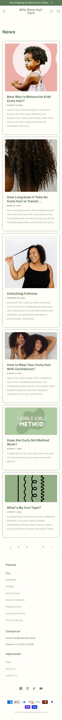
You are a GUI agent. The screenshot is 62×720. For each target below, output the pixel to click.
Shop (8, 662)
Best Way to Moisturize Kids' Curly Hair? (29, 99)
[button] (3, 11)
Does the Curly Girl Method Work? (28, 442)
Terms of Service (14, 620)
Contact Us (11, 676)
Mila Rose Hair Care (26, 712)
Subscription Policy (15, 614)
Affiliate (10, 587)
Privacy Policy (13, 593)
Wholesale (11, 580)
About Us (10, 669)
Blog (8, 573)
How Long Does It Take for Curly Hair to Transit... (27, 199)
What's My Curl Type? (24, 507)
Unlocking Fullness (22, 293)
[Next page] (51, 547)
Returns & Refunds (15, 600)
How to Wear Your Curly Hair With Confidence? (29, 367)
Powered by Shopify (40, 712)
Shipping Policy (13, 607)
